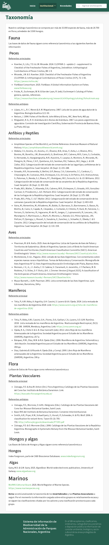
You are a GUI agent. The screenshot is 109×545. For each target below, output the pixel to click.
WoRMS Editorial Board (20, 484)
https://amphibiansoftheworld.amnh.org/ (42, 147)
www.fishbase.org (23, 88)
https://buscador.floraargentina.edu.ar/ (33, 393)
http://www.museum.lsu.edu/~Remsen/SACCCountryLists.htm (66, 253)
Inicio (32, 5)
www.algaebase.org (25, 471)
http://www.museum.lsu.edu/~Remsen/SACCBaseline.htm (42, 277)
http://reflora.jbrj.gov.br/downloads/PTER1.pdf (41, 422)
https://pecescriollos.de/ (26, 81)
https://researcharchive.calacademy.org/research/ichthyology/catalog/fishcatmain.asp (56, 98)
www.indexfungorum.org (73, 456)
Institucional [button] (47, 5)
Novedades (66, 5)
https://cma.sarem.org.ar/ (68, 326)
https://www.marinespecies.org (24, 488)
